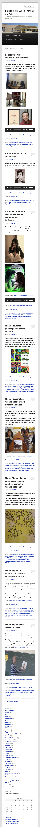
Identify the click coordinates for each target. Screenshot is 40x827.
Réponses (30, 391)
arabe (6, 716)
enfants (26, 467)
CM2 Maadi (14, 687)
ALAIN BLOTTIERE (27, 144)
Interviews (19, 142)
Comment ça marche (17, 35)
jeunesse (17, 389)
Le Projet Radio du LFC (11, 39)
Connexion (8, 817)
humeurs (7, 745)
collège (7, 726)
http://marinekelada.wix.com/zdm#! (23, 295)
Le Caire (11, 316)
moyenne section (15, 615)
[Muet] (27, 130)
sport (6, 779)
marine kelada (27, 316)
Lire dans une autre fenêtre (17, 135)
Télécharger (29, 135)
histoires (12, 468)
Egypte (12, 146)
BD (21, 690)
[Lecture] (7, 130)
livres (32, 389)
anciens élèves (9, 710)
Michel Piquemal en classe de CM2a (14, 626)
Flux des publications (11, 819)
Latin (6, 753)
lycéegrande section (10, 561)
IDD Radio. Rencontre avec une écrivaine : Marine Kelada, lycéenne (15, 216)
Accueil (7, 35)
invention (31, 558)
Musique (7, 761)
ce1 (6, 720)
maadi (24, 613)
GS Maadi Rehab (20, 463)
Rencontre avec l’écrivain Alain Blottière (16, 56)
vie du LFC (28, 200)
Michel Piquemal (13, 391)
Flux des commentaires (12, 821)
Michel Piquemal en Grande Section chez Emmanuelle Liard (15, 401)
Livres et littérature (27, 142)
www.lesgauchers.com (21, 648)
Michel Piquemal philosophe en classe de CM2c (15, 328)
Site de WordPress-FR (11, 823)
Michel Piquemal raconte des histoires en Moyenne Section (15, 573)
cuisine (7, 730)
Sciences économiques (12, 773)
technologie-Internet (11, 781)
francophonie (19, 313)
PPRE (6, 767)
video (25, 386)
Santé (6, 771)
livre (21, 316)
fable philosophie (9, 389)
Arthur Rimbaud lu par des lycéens (15, 155)
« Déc (6, 813)
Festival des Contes (10, 738)
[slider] (31, 129)
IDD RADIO (8, 747)
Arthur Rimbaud (12, 202)
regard (24, 391)
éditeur (17, 388)
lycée (6, 144)
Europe (7, 736)
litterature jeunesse (21, 559)
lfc (15, 146)
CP (6, 728)
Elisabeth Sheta (28, 388)
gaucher (7, 692)
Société (7, 775)
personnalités (12, 144)
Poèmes (11, 204)
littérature (24, 202)
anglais (7, 712)
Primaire (21, 386)
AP (6, 714)
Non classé (8, 763)
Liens (21, 39)
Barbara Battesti (15, 690)
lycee (6, 391)
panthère (28, 561)
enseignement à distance (12, 734)
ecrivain (7, 146)
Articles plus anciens (11, 701)
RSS (17, 139)
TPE (6, 783)
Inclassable (8, 749)
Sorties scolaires (10, 777)
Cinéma (7, 722)
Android (13, 139)
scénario (26, 694)
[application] (20, 130)
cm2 (23, 690)
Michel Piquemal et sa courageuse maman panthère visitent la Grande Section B (15, 482)
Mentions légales (10, 42)
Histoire (13, 142)
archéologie (8, 718)
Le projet (7, 755)
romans (18, 146)
